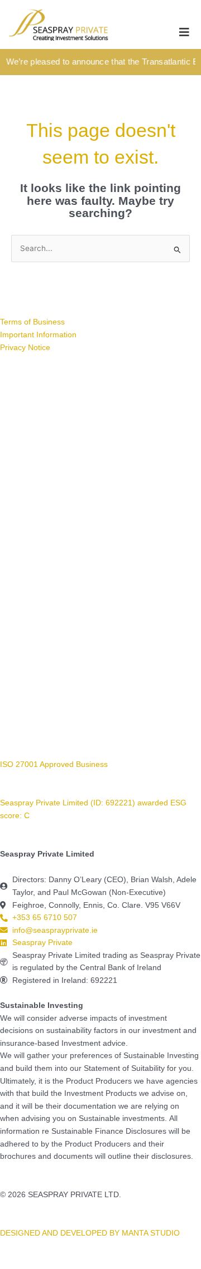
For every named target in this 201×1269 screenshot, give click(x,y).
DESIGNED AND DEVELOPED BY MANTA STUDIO (90, 1233)
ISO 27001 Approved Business (54, 764)
